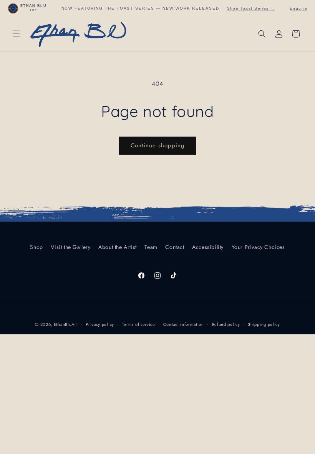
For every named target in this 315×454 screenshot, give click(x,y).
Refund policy (226, 324)
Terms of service (138, 324)
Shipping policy (264, 324)
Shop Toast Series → (251, 8)
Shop (36, 247)
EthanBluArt (66, 324)
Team (150, 247)
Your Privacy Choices (258, 247)
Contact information (183, 324)
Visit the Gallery (70, 247)
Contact (174, 247)
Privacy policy (100, 324)
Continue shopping (158, 145)
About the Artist (117, 247)
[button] (16, 33)
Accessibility (208, 247)
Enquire (298, 8)
